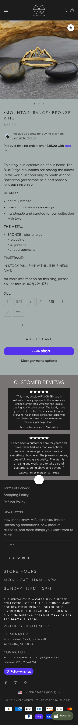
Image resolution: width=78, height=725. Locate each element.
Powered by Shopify (56, 700)
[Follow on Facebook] (6, 683)
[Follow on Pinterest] (25, 683)
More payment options (39, 361)
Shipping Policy (16, 495)
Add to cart (39, 339)
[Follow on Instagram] (15, 683)
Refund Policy (14, 502)
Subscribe (19, 558)
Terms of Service (17, 488)
